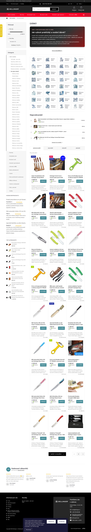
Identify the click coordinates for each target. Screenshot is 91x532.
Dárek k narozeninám (16, 105)
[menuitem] (12, 15)
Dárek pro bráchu (16, 117)
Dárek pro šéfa (15, 126)
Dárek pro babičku (16, 100)
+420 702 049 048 (76, 512)
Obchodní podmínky (12, 513)
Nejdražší (64, 148)
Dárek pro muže (15, 81)
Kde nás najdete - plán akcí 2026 (28, 501)
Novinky (11, 152)
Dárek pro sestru (15, 114)
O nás (7, 3)
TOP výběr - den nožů (15, 59)
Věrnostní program (14, 3)
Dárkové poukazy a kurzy (16, 64)
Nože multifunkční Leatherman (16, 177)
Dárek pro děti (15, 107)
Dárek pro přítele (15, 97)
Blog (9, 508)
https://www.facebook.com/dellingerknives (77, 515)
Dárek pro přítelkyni (16, 90)
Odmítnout (51, 521)
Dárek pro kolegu (16, 136)
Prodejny (9, 506)
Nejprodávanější (36, 148)
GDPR (9, 517)
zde (38, 526)
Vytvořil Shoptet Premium (76, 528)
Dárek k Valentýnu (16, 112)
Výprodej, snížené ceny (16, 61)
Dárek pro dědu (15, 102)
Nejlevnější (50, 148)
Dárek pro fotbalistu (16, 124)
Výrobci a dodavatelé (14, 184)
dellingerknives (75, 518)
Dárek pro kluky (15, 73)
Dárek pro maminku (16, 78)
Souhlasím (62, 521)
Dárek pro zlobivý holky (17, 148)
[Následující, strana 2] (78, 454)
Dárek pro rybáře (15, 119)
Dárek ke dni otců (16, 131)
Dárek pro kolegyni (16, 138)
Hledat (54, 9)
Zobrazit (43, 181)
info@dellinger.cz (76, 509)
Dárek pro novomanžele (17, 143)
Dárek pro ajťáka (15, 129)
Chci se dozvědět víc (57, 50)
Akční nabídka (13, 56)
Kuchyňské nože (13, 156)
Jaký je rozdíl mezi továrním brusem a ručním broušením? (14, 511)
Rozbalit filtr (15, 45)
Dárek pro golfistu (16, 121)
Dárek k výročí (15, 109)
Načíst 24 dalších (56, 454)
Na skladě (13, 41)
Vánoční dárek (15, 76)
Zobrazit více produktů (57, 142)
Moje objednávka (11, 515)
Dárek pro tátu (15, 93)
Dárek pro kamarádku (16, 85)
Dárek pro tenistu (16, 141)
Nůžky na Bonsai (13, 180)
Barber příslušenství (14, 170)
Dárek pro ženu (15, 83)
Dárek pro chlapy (15, 133)
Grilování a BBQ (13, 166)
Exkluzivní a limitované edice (17, 66)
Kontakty (22, 3)
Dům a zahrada (12, 187)
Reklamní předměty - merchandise (18, 69)
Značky (11, 191)
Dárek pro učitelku (16, 95)
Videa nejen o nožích (77, 520)
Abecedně (78, 148)
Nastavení (28, 529)
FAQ (8, 519)
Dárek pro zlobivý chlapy (17, 145)
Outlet (11, 173)
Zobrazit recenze (21, 470)
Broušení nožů (12, 159)
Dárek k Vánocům (16, 88)
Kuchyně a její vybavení (14, 163)
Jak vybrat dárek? (15, 71)
